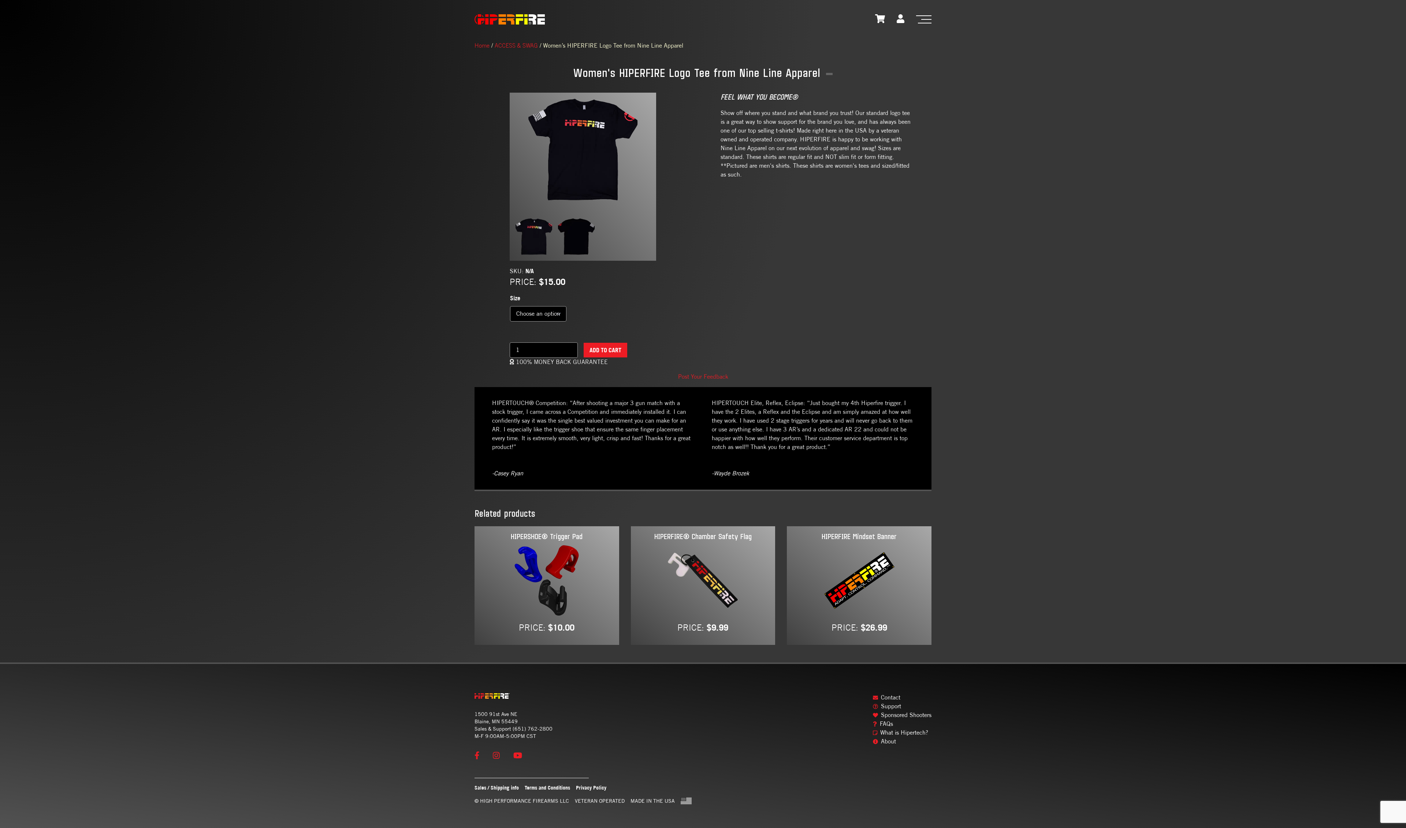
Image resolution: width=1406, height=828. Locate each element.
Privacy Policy (591, 787)
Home (482, 45)
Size (515, 298)
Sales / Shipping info (497, 787)
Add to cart (605, 350)
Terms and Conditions (547, 787)
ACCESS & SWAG (516, 45)
